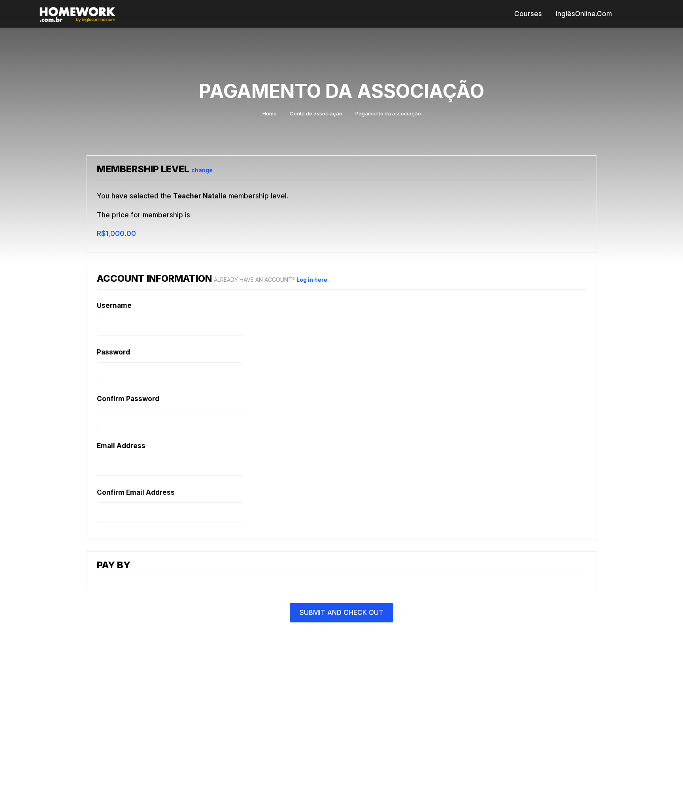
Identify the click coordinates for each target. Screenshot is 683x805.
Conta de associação (316, 113)
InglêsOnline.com (584, 14)
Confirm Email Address (136, 492)
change (202, 170)
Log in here (311, 279)
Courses (528, 14)
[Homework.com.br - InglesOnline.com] (78, 14)
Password (113, 352)
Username (114, 305)
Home (269, 113)
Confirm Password (128, 399)
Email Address (121, 446)
